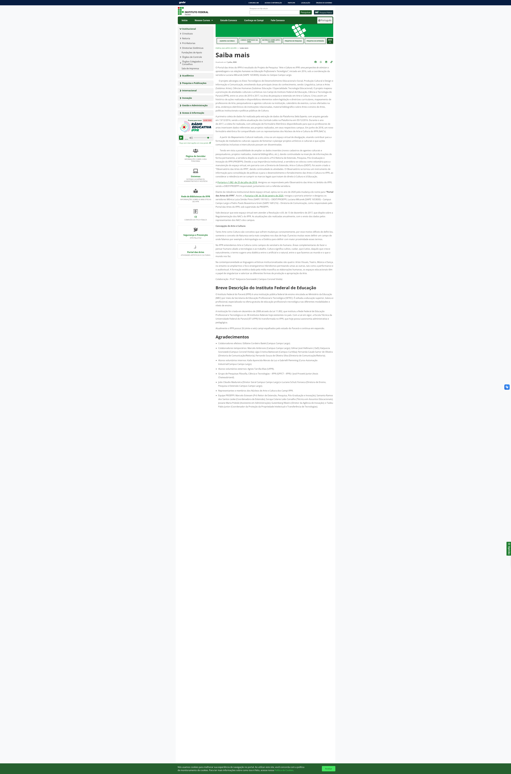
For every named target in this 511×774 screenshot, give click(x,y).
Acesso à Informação (193, 112)
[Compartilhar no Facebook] (315, 62)
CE (195, 216)
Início (184, 20)
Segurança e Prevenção (195, 235)
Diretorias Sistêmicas (192, 48)
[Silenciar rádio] (191, 137)
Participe (291, 3)
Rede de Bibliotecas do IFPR (195, 196)
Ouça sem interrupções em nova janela (194, 143)
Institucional (189, 28)
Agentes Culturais (227, 41)
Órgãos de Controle (192, 57)
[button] (331, 62)
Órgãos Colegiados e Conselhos (192, 63)
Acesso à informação (273, 3)
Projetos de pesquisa (293, 41)
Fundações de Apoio (192, 52)
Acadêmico (188, 75)
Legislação (305, 3)
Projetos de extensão (315, 41)
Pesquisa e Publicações (194, 83)
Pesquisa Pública (326, 12)
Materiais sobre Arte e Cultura (271, 41)
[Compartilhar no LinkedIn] (326, 62)
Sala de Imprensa (190, 68)
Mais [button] (330, 40)
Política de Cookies (284, 770)
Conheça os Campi (254, 20)
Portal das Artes (195, 252)
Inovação (187, 98)
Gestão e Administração (195, 105)
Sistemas (195, 176)
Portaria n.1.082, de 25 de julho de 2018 (237, 182)
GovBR (182, 2)
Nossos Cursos (202, 20)
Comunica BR (253, 3)
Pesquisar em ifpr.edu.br (259, 8)
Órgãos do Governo (324, 3)
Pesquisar (306, 12)
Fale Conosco (278, 20)
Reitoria (186, 38)
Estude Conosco (228, 20)
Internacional (189, 90)
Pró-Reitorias (188, 43)
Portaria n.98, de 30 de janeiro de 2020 (264, 195)
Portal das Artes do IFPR (226, 48)
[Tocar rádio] (181, 138)
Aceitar (328, 768)
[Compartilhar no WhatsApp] (321, 62)
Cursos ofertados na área (249, 41)
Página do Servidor (196, 156)
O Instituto (187, 33)
